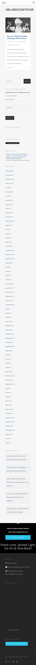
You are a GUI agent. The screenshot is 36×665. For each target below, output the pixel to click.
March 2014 (8, 371)
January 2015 (9, 330)
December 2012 (9, 417)
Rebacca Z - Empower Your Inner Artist (20, 160)
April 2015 (8, 317)
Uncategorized (10, 44)
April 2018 (8, 208)
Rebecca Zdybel (11, 41)
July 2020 (7, 187)
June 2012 (8, 438)
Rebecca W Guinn (12, 467)
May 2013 (8, 397)
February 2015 (9, 325)
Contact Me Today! (18, 537)
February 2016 (9, 284)
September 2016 (10, 259)
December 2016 (9, 250)
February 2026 (9, 171)
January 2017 (9, 246)
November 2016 (9, 254)
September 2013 (10, 384)
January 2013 (9, 413)
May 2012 (8, 443)
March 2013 (8, 405)
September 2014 (10, 346)
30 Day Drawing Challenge (20, 41)
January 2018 (9, 213)
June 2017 (8, 233)
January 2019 (9, 200)
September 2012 (10, 430)
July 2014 (7, 355)
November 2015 (9, 296)
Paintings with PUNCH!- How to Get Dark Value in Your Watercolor (18, 482)
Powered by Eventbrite (14, 630)
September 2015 (10, 305)
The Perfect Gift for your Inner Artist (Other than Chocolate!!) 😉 (15, 158)
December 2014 (9, 334)
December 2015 (9, 292)
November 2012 (9, 422)
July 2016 (7, 267)
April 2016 (8, 279)
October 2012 (9, 426)
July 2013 (7, 388)
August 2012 (8, 434)
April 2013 (8, 401)
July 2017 (7, 229)
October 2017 (9, 217)
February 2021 (9, 183)
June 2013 (8, 392)
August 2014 (8, 351)
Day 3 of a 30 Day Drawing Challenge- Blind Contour (17, 37)
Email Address (9, 99)
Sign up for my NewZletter (16, 643)
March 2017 (8, 242)
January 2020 (9, 192)
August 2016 (8, 263)
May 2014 (8, 363)
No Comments (16, 44)
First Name (9, 107)
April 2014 (8, 367)
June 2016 (8, 271)
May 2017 (8, 238)
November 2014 (9, 338)
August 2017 (8, 225)
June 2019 (8, 196)
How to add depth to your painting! (19, 155)
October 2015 (9, 300)
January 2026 (9, 175)
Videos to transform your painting (19, 154)
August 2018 (8, 204)
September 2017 (10, 221)
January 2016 (9, 288)
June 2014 (8, 359)
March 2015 (8, 321)
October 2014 (9, 342)
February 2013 (9, 409)
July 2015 (7, 309)
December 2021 (9, 179)
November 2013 (9, 376)
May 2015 (8, 313)
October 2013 (9, 380)
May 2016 (8, 275)
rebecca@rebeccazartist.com (19, 567)
